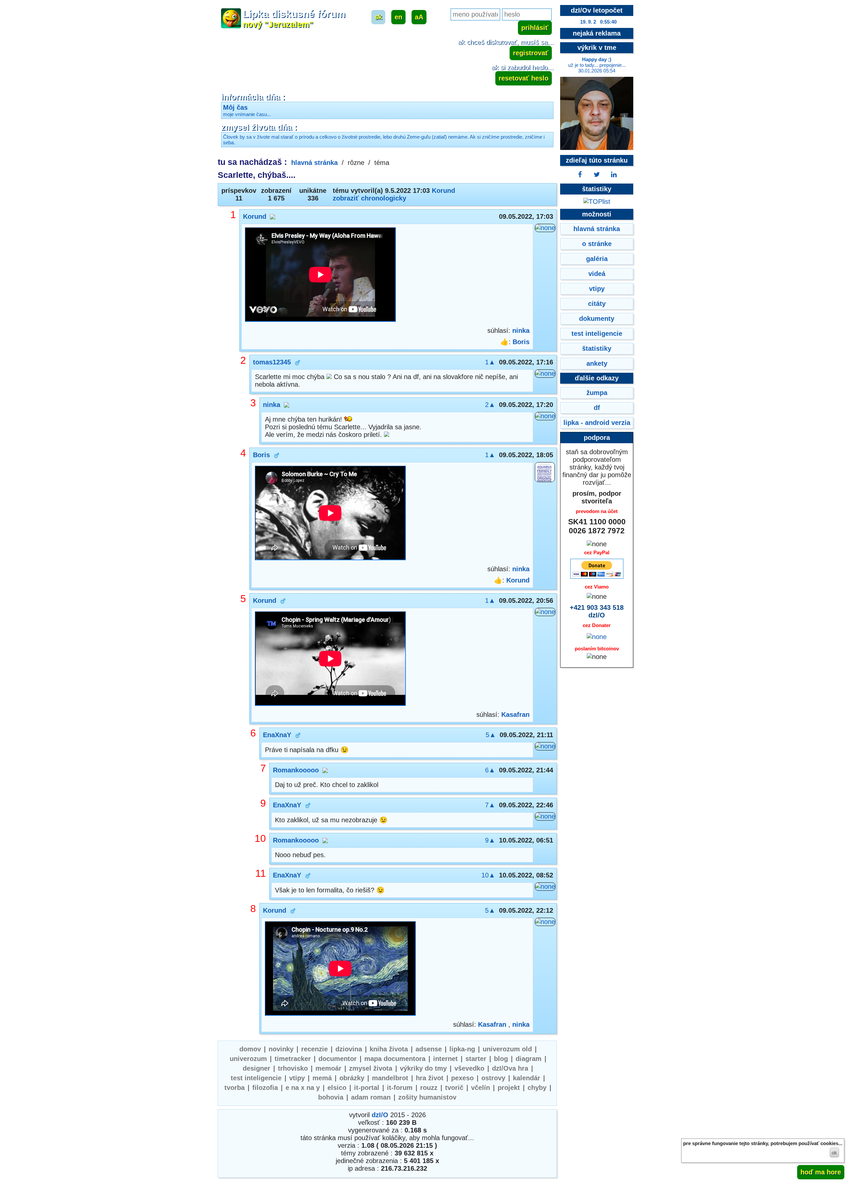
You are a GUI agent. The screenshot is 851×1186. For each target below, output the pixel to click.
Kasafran (515, 714)
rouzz (428, 1087)
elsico (336, 1087)
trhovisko (293, 1068)
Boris (521, 341)
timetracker (293, 1058)
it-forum (400, 1087)
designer (256, 1068)
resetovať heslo (523, 78)
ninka (521, 330)
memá (322, 1078)
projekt (509, 1087)
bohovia (330, 1097)
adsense (429, 1049)
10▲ (488, 875)
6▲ (490, 770)
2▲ (490, 404)
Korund (443, 190)
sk (378, 17)
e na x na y (303, 1087)
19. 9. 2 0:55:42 (598, 22)
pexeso (462, 1078)
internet (445, 1058)
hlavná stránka (314, 162)
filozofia (265, 1087)
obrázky (351, 1078)
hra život (429, 1078)
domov (250, 1049)
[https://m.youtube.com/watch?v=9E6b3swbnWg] (340, 969)
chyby (537, 1087)
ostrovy (493, 1078)
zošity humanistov (427, 1097)
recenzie (314, 1049)
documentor (337, 1058)
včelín (480, 1087)
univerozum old (507, 1049)
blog (501, 1058)
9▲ (490, 840)
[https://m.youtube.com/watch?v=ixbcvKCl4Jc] (320, 275)
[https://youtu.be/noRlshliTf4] (330, 514)
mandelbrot (390, 1078)
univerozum (248, 1058)
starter (475, 1058)
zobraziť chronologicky (369, 198)
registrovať (530, 53)
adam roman (371, 1097)
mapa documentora (395, 1058)
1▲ (490, 362)
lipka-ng (462, 1049)
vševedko (469, 1068)
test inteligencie (256, 1078)
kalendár (526, 1078)
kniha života (389, 1049)
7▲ (490, 805)
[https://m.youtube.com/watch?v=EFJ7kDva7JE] (330, 659)
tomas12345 (272, 362)
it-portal (366, 1087)
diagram (529, 1058)
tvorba (234, 1087)
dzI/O (380, 1115)
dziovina (348, 1049)
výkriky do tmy (423, 1068)
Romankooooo (296, 770)
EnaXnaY (277, 734)
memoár (328, 1068)
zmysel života (370, 1068)
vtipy (297, 1078)
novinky (281, 1049)
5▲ (491, 734)
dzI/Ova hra (510, 1068)
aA (419, 17)
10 (260, 838)
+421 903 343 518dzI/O (597, 611)
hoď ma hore (820, 1172)
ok (834, 1152)
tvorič (454, 1087)
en (398, 17)
